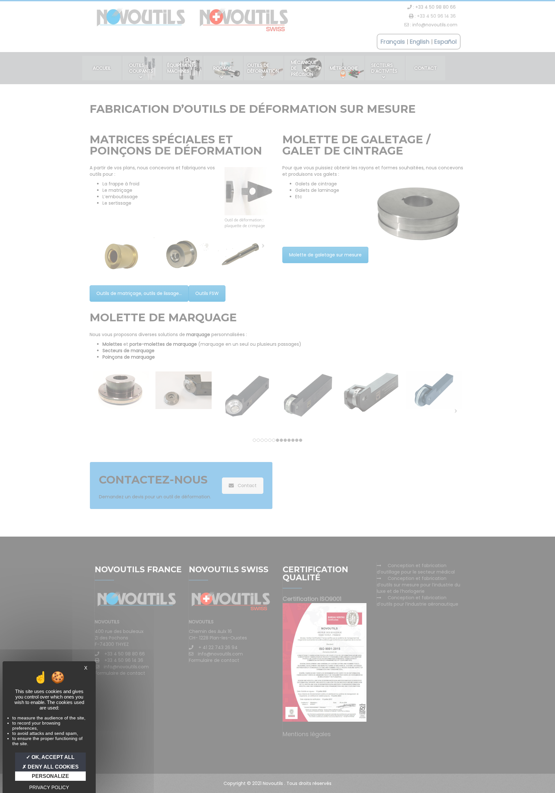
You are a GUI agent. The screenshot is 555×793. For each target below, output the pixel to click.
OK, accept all (52, 757)
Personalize (50, 776)
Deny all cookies (52, 767)
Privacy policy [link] (49, 787)
